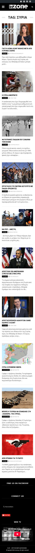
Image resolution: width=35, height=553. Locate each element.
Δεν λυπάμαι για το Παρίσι (12, 458)
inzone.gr (17, 550)
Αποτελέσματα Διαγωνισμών (19, 548)
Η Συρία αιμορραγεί (9, 95)
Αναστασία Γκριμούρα (16, 191)
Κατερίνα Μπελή (14, 144)
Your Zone (6, 370)
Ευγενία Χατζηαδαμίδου (16, 53)
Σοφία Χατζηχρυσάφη (16, 461)
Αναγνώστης (15, 370)
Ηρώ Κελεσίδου (14, 276)
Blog (8, 548)
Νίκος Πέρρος (13, 232)
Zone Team (13, 98)
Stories (5, 98)
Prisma (5, 53)
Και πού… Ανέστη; (9, 229)
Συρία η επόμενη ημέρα (11, 367)
